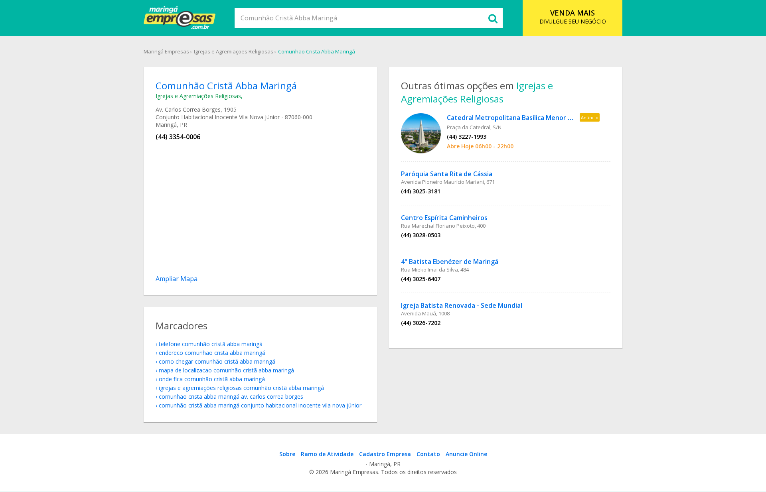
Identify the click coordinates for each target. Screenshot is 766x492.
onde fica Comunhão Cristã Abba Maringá (212, 379)
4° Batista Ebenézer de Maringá (449, 261)
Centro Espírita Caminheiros (444, 217)
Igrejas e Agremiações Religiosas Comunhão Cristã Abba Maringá (241, 388)
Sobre (287, 454)
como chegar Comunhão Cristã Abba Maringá (217, 361)
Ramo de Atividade (327, 454)
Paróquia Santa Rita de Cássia (446, 173)
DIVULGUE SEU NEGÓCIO (572, 16)
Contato (428, 454)
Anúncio (589, 117)
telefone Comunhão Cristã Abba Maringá (211, 344)
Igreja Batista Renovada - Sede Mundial (461, 305)
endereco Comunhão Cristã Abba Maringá (212, 352)
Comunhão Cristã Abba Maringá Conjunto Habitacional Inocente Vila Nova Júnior (260, 405)
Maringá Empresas (166, 51)
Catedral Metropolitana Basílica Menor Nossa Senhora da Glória (545, 117)
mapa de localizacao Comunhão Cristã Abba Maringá (226, 370)
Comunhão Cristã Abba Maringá (316, 51)
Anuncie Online (466, 454)
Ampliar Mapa (176, 278)
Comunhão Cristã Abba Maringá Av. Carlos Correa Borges (231, 396)
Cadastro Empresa (385, 454)
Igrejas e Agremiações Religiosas (233, 51)
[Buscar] (493, 18)
